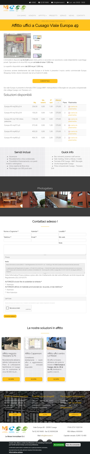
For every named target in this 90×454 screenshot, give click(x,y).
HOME (33, 2)
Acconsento (59, 445)
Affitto (42, 15)
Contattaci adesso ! (10, 316)
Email (33, 237)
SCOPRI (11, 379)
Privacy (7, 257)
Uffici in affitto (35, 21)
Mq (35, 103)
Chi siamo (21, 15)
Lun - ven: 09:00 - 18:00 (77, 2)
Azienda (34, 231)
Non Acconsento (73, 445)
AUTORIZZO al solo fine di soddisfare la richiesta (23, 282)
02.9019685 (44, 2)
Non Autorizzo (12, 292)
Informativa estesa (16, 452)
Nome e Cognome (11, 231)
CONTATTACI (74, 414)
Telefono (7, 237)
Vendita (32, 15)
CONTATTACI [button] (45, 81)
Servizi (63, 15)
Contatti (81, 15)
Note (60, 243)
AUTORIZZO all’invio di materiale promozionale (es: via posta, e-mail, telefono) (34, 287)
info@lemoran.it (58, 2)
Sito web (62, 237)
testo (7, 262)
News (71, 15)
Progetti (53, 15)
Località (62, 231)
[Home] (14, 8)
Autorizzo (10, 284)
